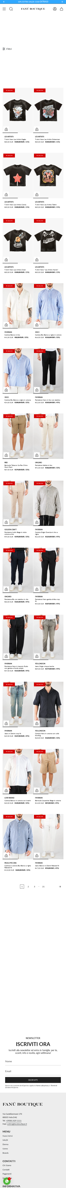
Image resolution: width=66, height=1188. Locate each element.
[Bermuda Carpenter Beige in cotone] (48, 771)
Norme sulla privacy (42, 1085)
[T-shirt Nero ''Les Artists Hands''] (48, 240)
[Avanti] (55, 886)
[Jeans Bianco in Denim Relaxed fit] (48, 836)
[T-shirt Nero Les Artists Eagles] (18, 110)
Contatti (6, 1169)
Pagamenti (7, 1174)
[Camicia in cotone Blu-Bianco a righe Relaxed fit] (18, 836)
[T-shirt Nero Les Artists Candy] (18, 175)
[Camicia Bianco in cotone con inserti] (18, 771)
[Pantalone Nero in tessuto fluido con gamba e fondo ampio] (18, 637)
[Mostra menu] (4, 9)
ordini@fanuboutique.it (17, 1124)
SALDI (5, 1140)
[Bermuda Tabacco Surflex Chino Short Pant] (18, 436)
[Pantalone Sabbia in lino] (48, 436)
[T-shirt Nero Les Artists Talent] (48, 175)
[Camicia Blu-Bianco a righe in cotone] (48, 305)
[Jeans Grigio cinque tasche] (48, 637)
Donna (5, 1144)
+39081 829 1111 (13, 1120)
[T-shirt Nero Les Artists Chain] (18, 240)
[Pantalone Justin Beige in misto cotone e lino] (18, 503)
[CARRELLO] (61, 9)
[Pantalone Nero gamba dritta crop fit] (48, 570)
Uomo (5, 1148)
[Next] (62, 1)
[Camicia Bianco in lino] (18, 305)
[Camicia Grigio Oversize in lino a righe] (48, 503)
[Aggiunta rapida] (6, 129)
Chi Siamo (7, 1165)
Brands (5, 1153)
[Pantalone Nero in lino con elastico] (48, 371)
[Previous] (4, 1)
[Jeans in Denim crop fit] (18, 704)
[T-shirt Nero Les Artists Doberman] (48, 110)
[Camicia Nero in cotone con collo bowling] (48, 704)
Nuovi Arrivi (8, 1136)
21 (43, 886)
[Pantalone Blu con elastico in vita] (18, 570)
